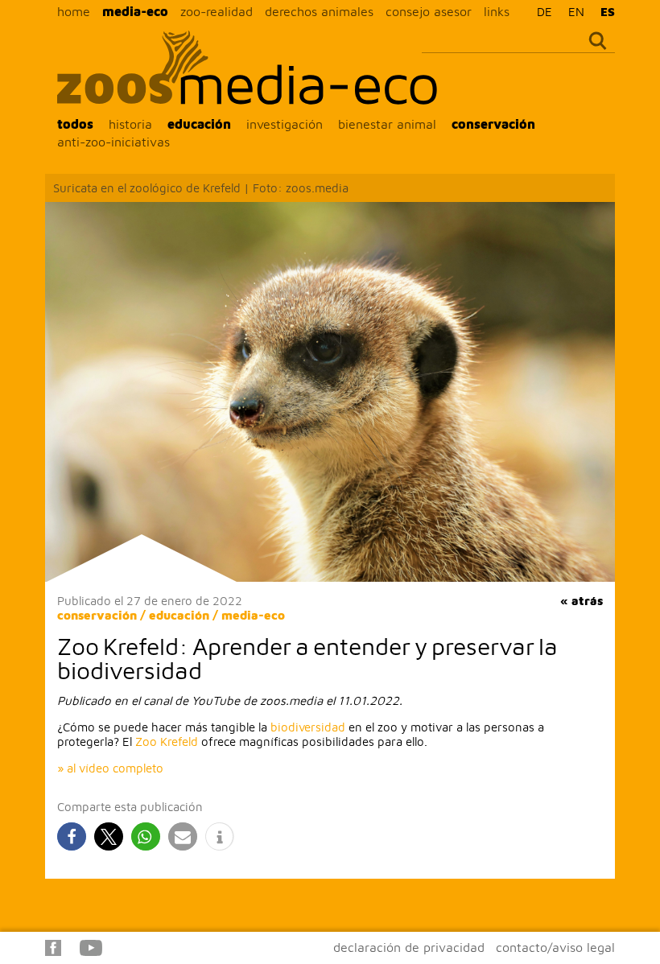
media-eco (135, 11)
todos (75, 124)
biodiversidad (307, 727)
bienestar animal (387, 124)
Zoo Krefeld (166, 741)
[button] (71, 836)
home (73, 11)
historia (130, 124)
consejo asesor (429, 11)
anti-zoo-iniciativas (113, 141)
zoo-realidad (216, 11)
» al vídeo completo (110, 768)
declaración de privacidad (409, 947)
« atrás (581, 601)
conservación (493, 124)
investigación (284, 124)
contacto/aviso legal (555, 947)
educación (199, 124)
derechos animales (319, 11)
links (496, 11)
